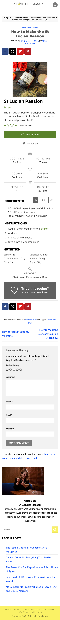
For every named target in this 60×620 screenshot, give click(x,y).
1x (36, 200)
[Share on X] (13, 51)
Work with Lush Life (30, 612)
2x (43, 200)
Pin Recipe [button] (32, 143)
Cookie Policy (32, 609)
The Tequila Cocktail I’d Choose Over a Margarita (26, 549)
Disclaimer (48, 609)
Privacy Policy (13, 609)
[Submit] (55, 529)
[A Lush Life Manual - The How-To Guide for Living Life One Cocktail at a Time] (29, 5)
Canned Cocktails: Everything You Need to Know (28, 559)
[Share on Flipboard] (20, 51)
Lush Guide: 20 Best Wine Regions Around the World (31, 578)
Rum (35, 28)
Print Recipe (32, 134)
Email (9, 415)
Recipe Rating (12, 365)
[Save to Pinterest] (28, 51)
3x (51, 200)
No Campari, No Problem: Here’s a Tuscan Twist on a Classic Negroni (31, 588)
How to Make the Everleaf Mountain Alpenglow (48, 333)
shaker (45, 228)
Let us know (28, 292)
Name (9, 401)
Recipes (27, 28)
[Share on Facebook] (5, 51)
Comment (11, 376)
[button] (4, 5)
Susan (7, 107)
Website (10, 428)
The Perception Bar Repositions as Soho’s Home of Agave (32, 569)
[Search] (55, 4)
